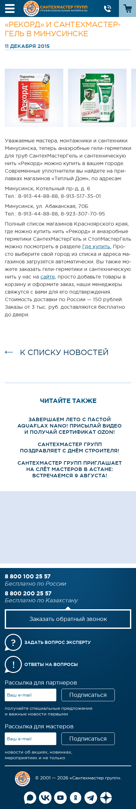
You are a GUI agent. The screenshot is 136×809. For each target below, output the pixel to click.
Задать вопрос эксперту (57, 642)
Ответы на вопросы (51, 664)
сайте (47, 276)
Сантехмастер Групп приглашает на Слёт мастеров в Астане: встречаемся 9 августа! (69, 469)
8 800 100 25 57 (28, 576)
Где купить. (96, 246)
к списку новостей (64, 352)
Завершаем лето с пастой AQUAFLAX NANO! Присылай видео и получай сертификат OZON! (69, 425)
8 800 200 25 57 (28, 593)
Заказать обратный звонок (68, 619)
